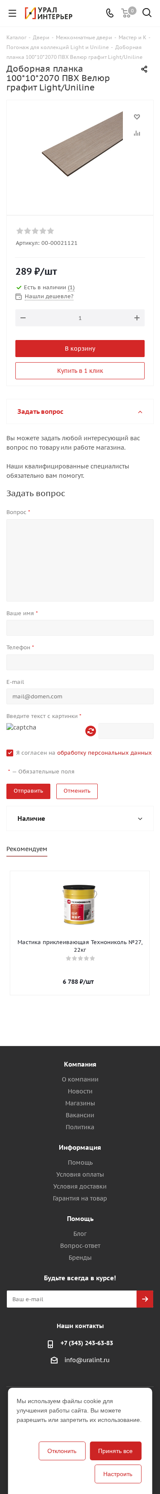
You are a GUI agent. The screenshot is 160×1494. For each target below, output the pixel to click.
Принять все (115, 1450)
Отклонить (61, 1450)
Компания (80, 1064)
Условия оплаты (80, 1174)
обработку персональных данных (104, 752)
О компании (80, 1079)
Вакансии (80, 1115)
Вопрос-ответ (80, 1246)
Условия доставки (80, 1186)
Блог (80, 1234)
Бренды (80, 1257)
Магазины (80, 1103)
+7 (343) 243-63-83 (87, 1343)
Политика (80, 1127)
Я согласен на (84, 752)
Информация (80, 1147)
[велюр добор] (80, 154)
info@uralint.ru (87, 1360)
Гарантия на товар (80, 1198)
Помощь (80, 1162)
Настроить (117, 1474)
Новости (80, 1091)
